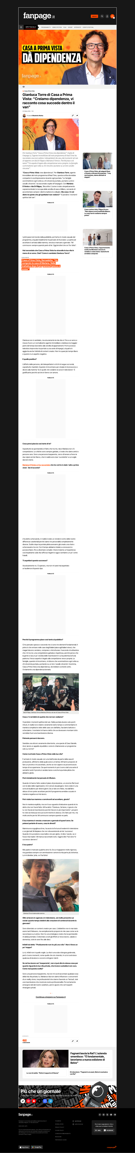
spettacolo (31, 27)
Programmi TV (46, 27)
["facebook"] (45, 1101)
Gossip (70, 27)
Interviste (77, 27)
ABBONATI (94, 16)
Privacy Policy (59, 1127)
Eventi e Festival (88, 27)
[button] (77, 115)
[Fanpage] (25, 1114)
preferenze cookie (61, 1140)
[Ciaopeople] (111, 1148)
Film (64, 27)
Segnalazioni (59, 1124)
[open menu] (21, 27)
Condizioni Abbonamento (63, 1133)
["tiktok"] (23, 1101)
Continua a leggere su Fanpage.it (51, 997)
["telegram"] (50, 1101)
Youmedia (58, 1121)
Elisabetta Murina (37, 115)
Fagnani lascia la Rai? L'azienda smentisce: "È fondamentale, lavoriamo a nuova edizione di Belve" (88, 1058)
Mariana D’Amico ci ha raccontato (36, 465)
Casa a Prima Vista (29, 91)
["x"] (39, 1101)
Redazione (58, 1136)
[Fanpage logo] (37, 16)
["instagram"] (28, 1101)
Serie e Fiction (57, 27)
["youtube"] (34, 1101)
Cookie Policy (59, 1130)
